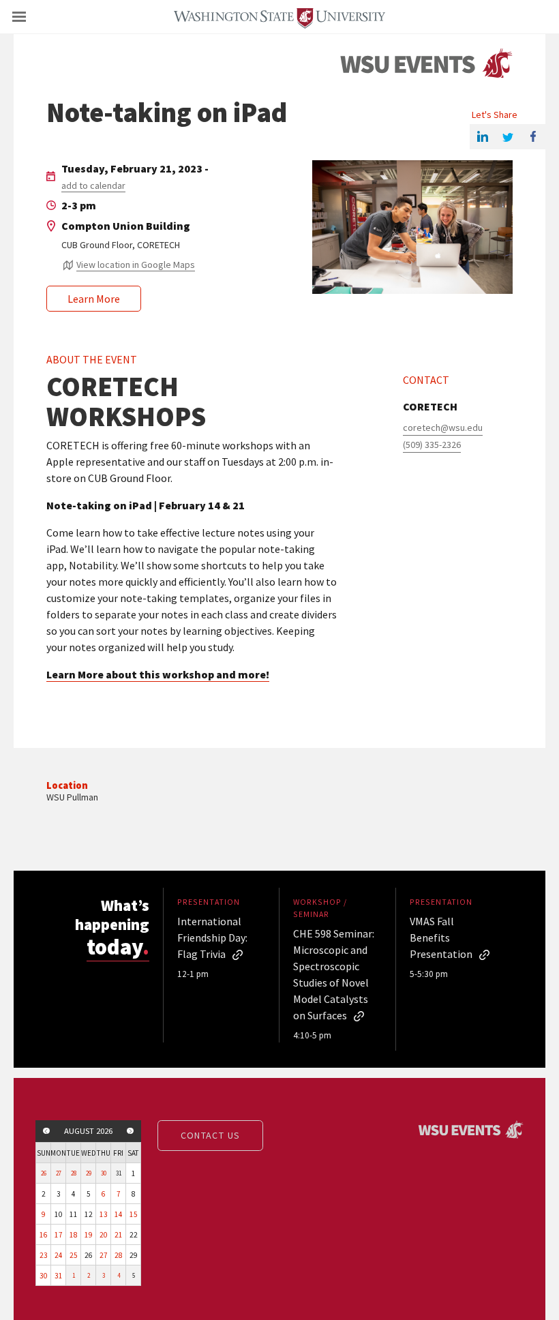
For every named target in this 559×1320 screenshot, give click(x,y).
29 (88, 1173)
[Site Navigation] (34, 17)
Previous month (46, 1131)
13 (104, 1214)
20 (104, 1235)
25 (74, 1255)
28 (73, 1173)
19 (89, 1235)
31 (59, 1275)
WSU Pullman (72, 797)
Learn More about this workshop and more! (157, 674)
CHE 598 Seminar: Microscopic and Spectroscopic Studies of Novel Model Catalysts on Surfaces (333, 974)
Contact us (211, 1135)
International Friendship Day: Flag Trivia (212, 937)
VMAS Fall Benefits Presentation (441, 937)
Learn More (93, 298)
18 (74, 1235)
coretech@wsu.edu (443, 427)
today (118, 947)
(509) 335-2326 (432, 444)
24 (59, 1255)
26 (43, 1173)
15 (134, 1214)
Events (426, 64)
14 (119, 1214)
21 (119, 1235)
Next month (130, 1131)
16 (44, 1235)
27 (58, 1173)
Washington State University (279, 16)
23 (44, 1255)
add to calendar (93, 185)
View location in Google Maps (135, 264)
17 (59, 1235)
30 (103, 1173)
